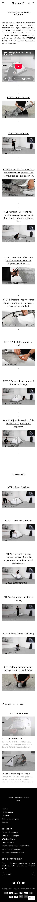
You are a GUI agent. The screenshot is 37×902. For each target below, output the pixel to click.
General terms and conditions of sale (16, 846)
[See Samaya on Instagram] (13, 882)
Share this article (14, 704)
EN (30, 898)
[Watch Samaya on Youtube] (23, 882)
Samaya (10, 889)
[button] (29, 3)
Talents (5, 822)
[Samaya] (18, 3)
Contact (5, 809)
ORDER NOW (7, 829)
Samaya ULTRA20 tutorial (12, 739)
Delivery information (10, 832)
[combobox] (31, 898)
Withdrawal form (8, 839)
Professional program (10, 819)
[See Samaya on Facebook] (18, 882)
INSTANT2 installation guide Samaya (16, 774)
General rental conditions (11, 849)
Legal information (8, 842)
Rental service (7, 812)
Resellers (5, 815)
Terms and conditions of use (13, 852)
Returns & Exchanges (10, 836)
